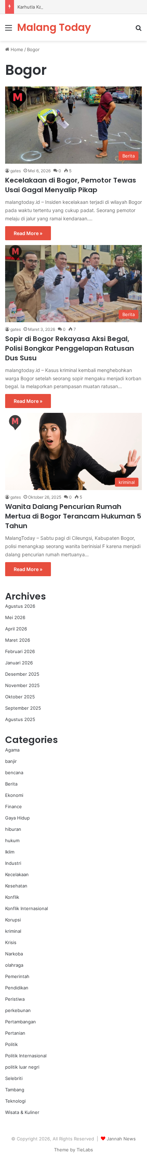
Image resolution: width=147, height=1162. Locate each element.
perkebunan (18, 1010)
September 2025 (23, 708)
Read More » (28, 233)
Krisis (10, 942)
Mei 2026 (15, 617)
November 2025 (22, 685)
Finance (13, 806)
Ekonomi (14, 795)
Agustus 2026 (20, 606)
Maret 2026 (17, 640)
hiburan (13, 829)
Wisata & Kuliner (22, 1112)
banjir (11, 761)
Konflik (12, 897)
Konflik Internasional (26, 908)
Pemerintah (17, 976)
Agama (12, 750)
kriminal (13, 931)
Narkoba (14, 953)
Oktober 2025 (20, 696)
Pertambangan (20, 1021)
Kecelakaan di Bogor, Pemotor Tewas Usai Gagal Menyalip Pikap (70, 185)
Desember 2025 (22, 674)
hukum (12, 840)
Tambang (14, 1089)
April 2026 (16, 628)
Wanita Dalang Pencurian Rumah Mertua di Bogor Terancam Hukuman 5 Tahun (73, 516)
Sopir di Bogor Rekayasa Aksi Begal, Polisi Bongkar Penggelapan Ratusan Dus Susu (69, 348)
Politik (11, 1044)
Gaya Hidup (17, 818)
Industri (13, 863)
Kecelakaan (17, 874)
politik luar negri (22, 1067)
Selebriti (14, 1078)
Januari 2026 (19, 662)
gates (15, 170)
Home (16, 49)
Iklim (9, 852)
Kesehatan (16, 885)
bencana (14, 772)
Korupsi (13, 919)
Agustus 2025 (20, 719)
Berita (11, 784)
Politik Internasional (25, 1055)
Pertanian (15, 1033)
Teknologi (15, 1101)
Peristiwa (15, 999)
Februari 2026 (20, 651)
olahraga (14, 965)
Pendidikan (16, 987)
